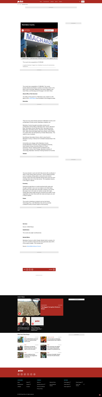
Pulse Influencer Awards (53, 385)
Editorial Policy (53, 382)
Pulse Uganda (67, 386)
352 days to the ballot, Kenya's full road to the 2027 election (53, 355)
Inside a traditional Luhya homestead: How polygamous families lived (30, 355)
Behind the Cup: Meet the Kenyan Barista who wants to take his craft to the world (30, 348)
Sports (56, 1)
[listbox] (51, 324)
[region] (51, 324)
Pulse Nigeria (66, 382)
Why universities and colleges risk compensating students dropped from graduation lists (53, 348)
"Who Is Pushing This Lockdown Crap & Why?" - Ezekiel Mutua (36, 329)
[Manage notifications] (100, 395)
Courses (28, 386)
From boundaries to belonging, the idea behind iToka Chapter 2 (54, 339)
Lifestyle (52, 1)
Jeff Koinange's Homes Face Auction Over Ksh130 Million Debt (23, 329)
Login (83, 1)
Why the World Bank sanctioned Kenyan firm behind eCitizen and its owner (31, 340)
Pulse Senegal (78, 382)
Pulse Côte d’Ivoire (78, 385)
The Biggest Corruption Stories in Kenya (50, 308)
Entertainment (46, 1)
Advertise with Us (40, 384)
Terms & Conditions (41, 386)
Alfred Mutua (32, 98)
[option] (24, 324)
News (41, 1)
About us (39, 382)
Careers (60, 1)
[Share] (56, 30)
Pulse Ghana (66, 384)
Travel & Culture (50, 337)
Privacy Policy (40, 388)
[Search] (80, 1)
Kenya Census (37, 246)
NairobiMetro (30, 246)
